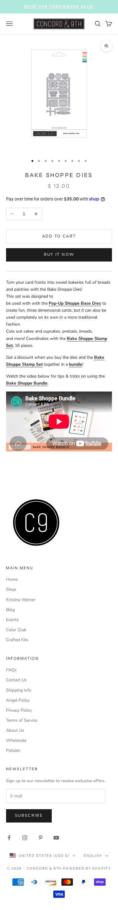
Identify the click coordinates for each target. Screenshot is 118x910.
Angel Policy (18, 700)
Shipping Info (18, 690)
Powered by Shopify (87, 868)
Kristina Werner (20, 600)
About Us (15, 730)
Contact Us (16, 680)
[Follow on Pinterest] (41, 838)
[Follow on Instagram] (25, 838)
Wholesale (16, 740)
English (93, 856)
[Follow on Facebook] (9, 838)
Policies (13, 750)
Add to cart (59, 236)
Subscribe (29, 815)
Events (12, 620)
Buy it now (59, 254)
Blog (10, 610)
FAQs (11, 670)
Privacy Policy (19, 710)
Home (12, 579)
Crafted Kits (17, 640)
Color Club (16, 630)
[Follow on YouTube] (56, 838)
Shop (11, 589)
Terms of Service (21, 720)
